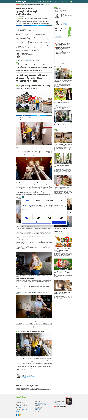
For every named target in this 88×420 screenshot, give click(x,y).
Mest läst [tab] (56, 41)
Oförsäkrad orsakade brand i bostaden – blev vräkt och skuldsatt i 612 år (28, 388)
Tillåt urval (44, 222)
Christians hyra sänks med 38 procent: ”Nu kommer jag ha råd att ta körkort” (29, 70)
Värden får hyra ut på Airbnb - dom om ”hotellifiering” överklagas (27, 385)
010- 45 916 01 (25, 57)
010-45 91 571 (64, 17)
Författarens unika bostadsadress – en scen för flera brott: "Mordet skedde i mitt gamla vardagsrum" (33, 389)
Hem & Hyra (22, 407)
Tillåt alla (58, 222)
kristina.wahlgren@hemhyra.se (28, 376)
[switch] (38, 218)
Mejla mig (64, 16)
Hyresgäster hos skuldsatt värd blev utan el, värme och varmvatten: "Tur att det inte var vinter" (32, 64)
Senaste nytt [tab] (62, 41)
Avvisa (29, 222)
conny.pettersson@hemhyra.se (40, 404)
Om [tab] (61, 200)
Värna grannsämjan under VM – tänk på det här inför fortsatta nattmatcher (29, 66)
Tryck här (28, 60)
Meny (67, 1)
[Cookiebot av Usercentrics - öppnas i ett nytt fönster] (61, 197)
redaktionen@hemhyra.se (24, 404)
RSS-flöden (18, 411)
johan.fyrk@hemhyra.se (39, 408)
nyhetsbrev (25, 409)
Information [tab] (38, 200)
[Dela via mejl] (49, 25)
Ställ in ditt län (58, 36)
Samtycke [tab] (27, 200)
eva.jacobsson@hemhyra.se (40, 400)
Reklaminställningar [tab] (49, 200)
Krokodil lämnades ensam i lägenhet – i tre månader (25, 386)
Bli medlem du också (58, 404)
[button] (44, 1)
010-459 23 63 (26, 377)
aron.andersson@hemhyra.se (40, 412)
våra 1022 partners (28, 205)
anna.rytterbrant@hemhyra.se (28, 55)
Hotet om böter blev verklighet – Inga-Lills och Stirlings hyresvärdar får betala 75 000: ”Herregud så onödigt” (35, 67)
